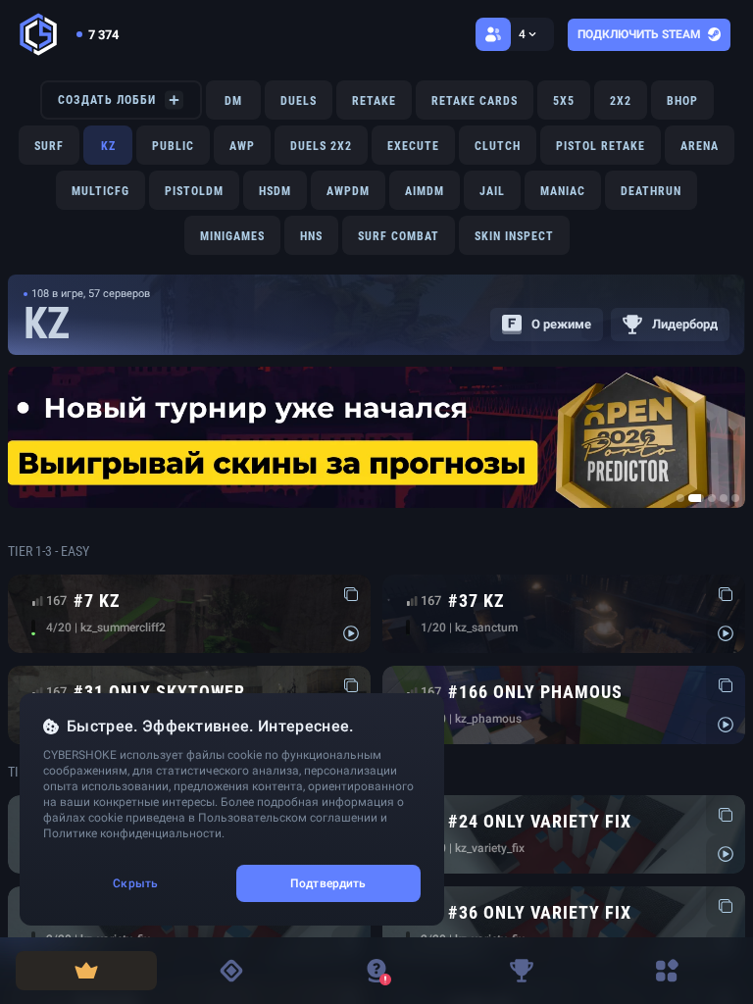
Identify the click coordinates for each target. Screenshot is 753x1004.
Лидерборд (685, 324)
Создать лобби (107, 100)
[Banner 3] (712, 498)
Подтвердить (328, 883)
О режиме (561, 324)
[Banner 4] (724, 498)
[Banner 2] (696, 498)
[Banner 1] (680, 498)
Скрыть (135, 883)
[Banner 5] (735, 498)
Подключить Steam (639, 34)
